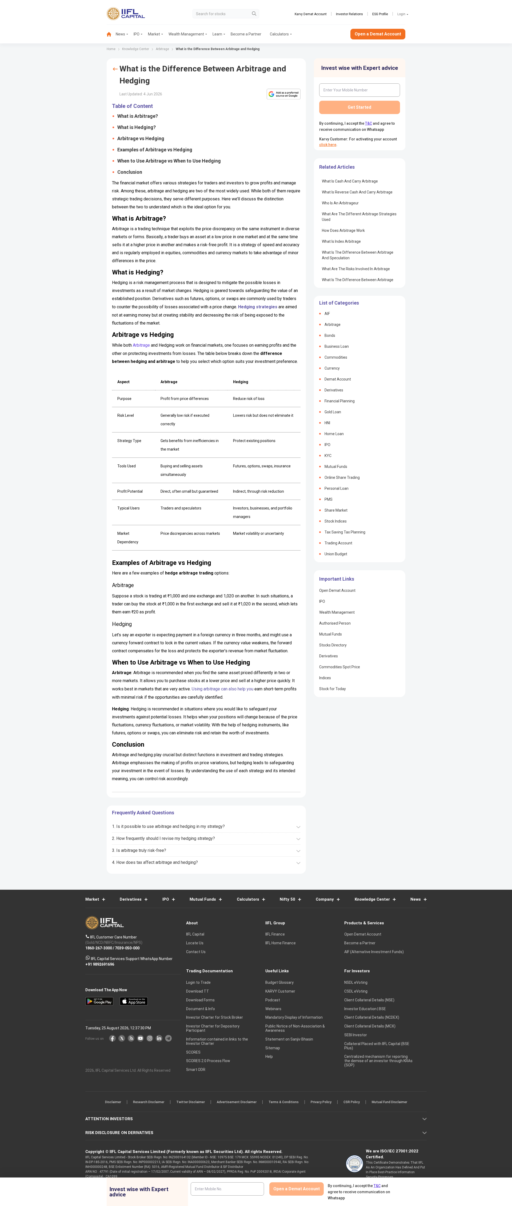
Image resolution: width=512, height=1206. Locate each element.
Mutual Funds (336, 466)
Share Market (336, 510)
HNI (327, 423)
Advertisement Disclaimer (237, 1102)
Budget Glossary (279, 983)
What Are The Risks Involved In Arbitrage (356, 269)
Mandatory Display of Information (294, 1017)
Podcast (272, 1000)
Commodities (336, 357)
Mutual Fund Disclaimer (389, 1102)
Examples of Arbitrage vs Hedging (154, 149)
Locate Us (194, 943)
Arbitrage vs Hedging (140, 138)
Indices (325, 678)
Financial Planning (340, 401)
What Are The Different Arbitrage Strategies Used (359, 217)
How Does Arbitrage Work (343, 230)
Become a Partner (246, 34)
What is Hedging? (136, 127)
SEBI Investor (355, 1035)
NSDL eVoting (355, 983)
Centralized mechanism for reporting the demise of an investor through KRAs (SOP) (378, 1061)
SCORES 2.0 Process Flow (208, 1061)
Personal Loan (337, 488)
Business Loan (337, 346)
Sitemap (272, 1048)
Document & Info (200, 1009)
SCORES (193, 1052)
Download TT (197, 991)
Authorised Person (335, 623)
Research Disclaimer (148, 1102)
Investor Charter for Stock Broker (214, 1017)
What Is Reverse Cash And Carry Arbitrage (357, 192)
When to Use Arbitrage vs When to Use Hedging (169, 161)
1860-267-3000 (98, 948)
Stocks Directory (333, 645)
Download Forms (200, 1000)
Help (269, 1057)
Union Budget (336, 554)
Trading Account (338, 543)
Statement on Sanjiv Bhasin (289, 1039)
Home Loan (334, 434)
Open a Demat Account (378, 34)
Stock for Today (332, 689)
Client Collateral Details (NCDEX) (371, 1017)
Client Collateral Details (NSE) (369, 1000)
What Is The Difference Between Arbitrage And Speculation (357, 255)
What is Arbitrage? (137, 116)
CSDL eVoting (355, 991)
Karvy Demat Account (311, 14)
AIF (327, 313)
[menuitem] (111, 34)
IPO (136, 34)
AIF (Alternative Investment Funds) (374, 952)
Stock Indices (336, 521)
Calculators (279, 34)
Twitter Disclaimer (190, 1102)
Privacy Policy (321, 1102)
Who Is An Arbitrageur (340, 203)
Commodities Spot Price (339, 667)
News (120, 34)
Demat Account (338, 379)
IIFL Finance (275, 934)
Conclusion (129, 172)
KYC (328, 456)
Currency (332, 368)
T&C (368, 123)
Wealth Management (186, 34)
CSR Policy (351, 1102)
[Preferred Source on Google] (284, 94)
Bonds (330, 335)
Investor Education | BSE (365, 1009)
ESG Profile (380, 14)
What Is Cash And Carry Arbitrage (350, 181)
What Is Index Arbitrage (341, 241)
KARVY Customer (280, 991)
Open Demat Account (337, 590)
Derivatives (334, 390)
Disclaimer (113, 1102)
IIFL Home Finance (280, 943)
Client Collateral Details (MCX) (369, 1026)
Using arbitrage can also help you (222, 688)
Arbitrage (141, 345)
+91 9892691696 (99, 964)
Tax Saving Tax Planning (345, 532)
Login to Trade (198, 983)
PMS (329, 499)
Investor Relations (349, 14)
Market (154, 34)
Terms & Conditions (284, 1102)
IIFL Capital (195, 934)
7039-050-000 (127, 948)
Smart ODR (195, 1070)
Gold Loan (333, 412)
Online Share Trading (342, 477)
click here (327, 145)
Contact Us (196, 952)
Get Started (359, 107)
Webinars (273, 1009)
